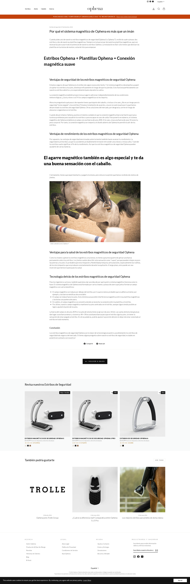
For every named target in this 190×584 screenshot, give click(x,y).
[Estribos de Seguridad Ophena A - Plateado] (121, 446)
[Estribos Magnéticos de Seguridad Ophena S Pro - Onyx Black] (75, 446)
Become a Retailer (104, 554)
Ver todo (159, 460)
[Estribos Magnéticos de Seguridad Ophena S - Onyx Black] (28, 446)
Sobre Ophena (31, 544)
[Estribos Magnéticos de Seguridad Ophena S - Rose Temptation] (30, 446)
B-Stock (28, 560)
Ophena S (102, 39)
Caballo (43, 9)
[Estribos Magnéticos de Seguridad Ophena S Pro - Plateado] (73, 446)
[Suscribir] (156, 550)
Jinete (36, 9)
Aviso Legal (65, 544)
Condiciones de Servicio (70, 550)
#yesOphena (66, 554)
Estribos (28, 9)
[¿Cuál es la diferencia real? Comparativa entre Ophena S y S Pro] (95, 489)
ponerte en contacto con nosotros (62, 338)
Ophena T (111, 39)
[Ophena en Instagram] (134, 556)
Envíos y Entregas (103, 547)
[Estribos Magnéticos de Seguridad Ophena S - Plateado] (26, 446)
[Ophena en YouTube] (142, 556)
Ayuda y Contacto (103, 544)
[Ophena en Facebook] (138, 556)
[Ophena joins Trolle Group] (47, 489)
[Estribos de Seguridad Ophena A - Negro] (123, 446)
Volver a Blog (96, 361)
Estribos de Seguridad (55, 27)
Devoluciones (102, 550)
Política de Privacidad (69, 547)
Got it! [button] (180, 580)
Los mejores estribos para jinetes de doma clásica (142, 518)
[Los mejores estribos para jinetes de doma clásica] (142, 489)
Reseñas (29, 550)
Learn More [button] (87, 580)
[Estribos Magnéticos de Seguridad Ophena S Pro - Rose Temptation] (78, 446)
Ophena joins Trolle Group (47, 518)
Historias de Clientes (33, 554)
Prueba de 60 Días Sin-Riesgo (36, 547)
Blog (27, 557)
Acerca (51, 9)
